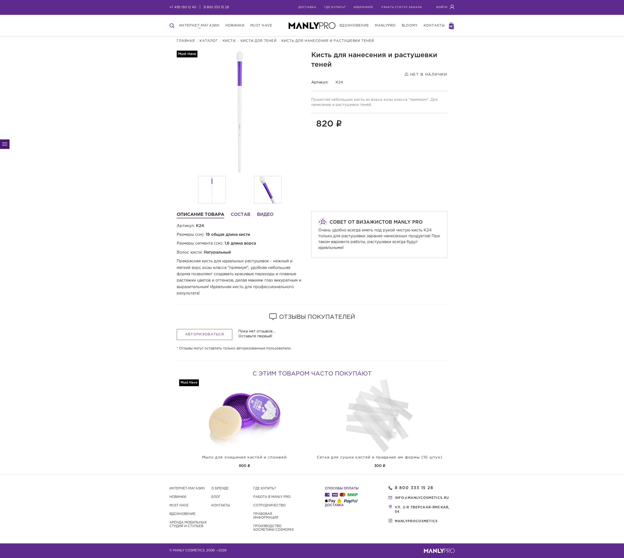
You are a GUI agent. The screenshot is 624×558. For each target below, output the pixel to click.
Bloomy (410, 25)
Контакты (220, 505)
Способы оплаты (342, 488)
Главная (186, 41)
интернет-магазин (199, 25)
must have (261, 25)
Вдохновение (182, 514)
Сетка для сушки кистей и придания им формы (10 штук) (380, 457)
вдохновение (354, 25)
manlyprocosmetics (416, 521)
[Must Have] (244, 415)
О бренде (220, 488)
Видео (265, 215)
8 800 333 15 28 (216, 7)
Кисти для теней (259, 41)
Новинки (177, 497)
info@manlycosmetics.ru (422, 498)
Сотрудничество (269, 505)
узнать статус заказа (401, 7)
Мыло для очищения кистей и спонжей (244, 457)
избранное (363, 7)
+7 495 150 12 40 (182, 7)
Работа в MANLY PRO (272, 497)
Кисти (229, 41)
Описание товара (200, 215)
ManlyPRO (385, 25)
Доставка (307, 7)
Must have (179, 505)
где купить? (335, 7)
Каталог (209, 41)
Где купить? (264, 488)
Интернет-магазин (187, 488)
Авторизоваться (204, 334)
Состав (240, 215)
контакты (434, 25)
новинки (234, 25)
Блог (216, 497)
